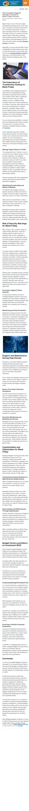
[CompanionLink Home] (11, 3)
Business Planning (18, 724)
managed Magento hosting (18, 53)
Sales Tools (25, 724)
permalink (20, 725)
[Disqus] (15, 751)
